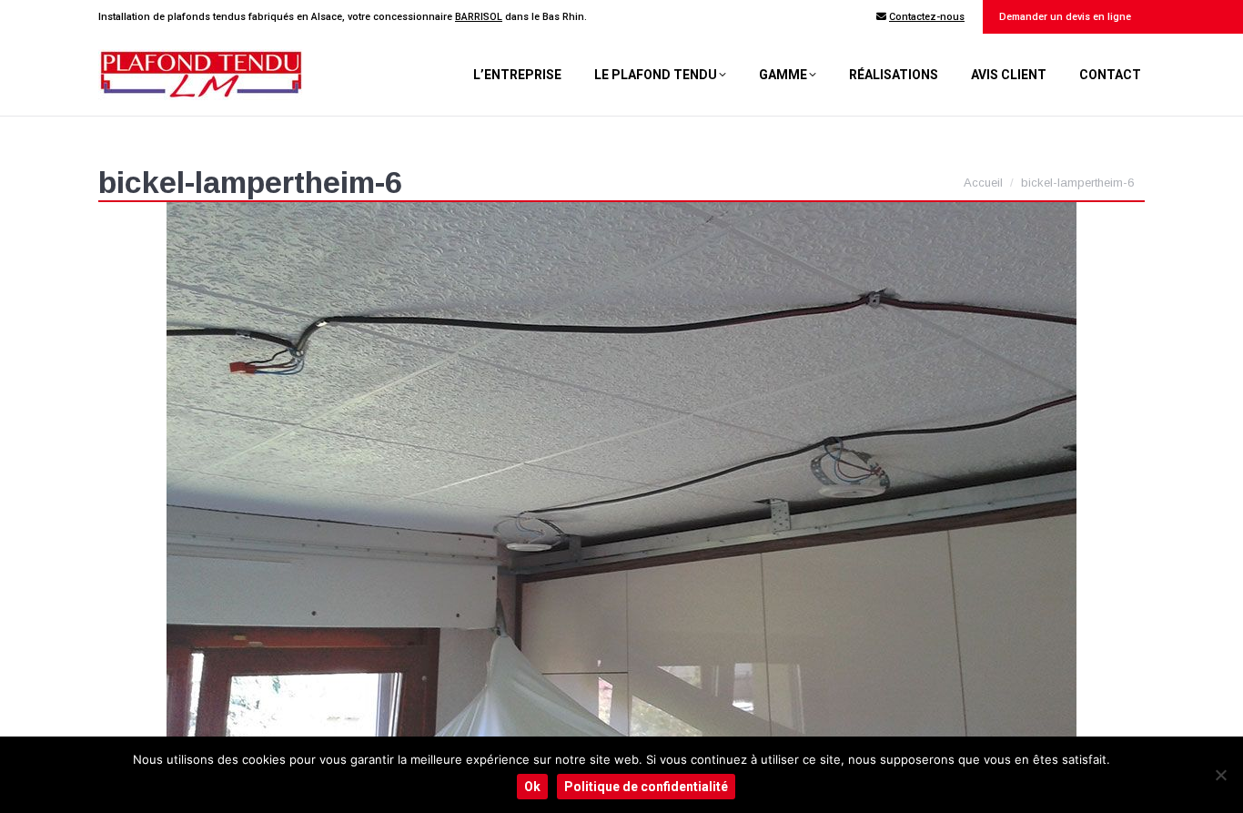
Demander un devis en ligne (1063, 17)
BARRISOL (478, 17)
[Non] (1220, 775)
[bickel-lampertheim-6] (621, 475)
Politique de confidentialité (646, 786)
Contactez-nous (927, 17)
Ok (532, 786)
